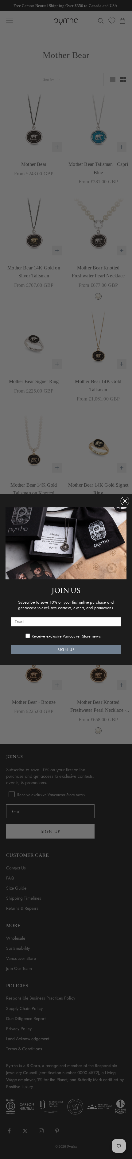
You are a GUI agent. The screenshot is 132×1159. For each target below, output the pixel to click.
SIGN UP (66, 650)
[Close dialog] (125, 501)
